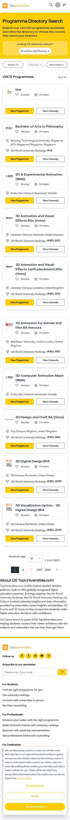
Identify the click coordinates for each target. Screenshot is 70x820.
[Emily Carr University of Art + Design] (9, 176)
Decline (35, 796)
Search (12, 64)
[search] (51, 5)
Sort (60, 77)
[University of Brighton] (9, 418)
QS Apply (19, 609)
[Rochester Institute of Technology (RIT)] (9, 463)
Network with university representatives (26, 730)
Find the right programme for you (22, 690)
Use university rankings (15, 695)
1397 (39, 569)
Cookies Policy (24, 778)
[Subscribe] (62, 672)
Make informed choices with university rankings (30, 725)
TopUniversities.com (12, 586)
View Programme (19, 110)
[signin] (58, 4)
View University (50, 110)
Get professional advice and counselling (25, 735)
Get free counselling (14, 705)
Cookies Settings (35, 785)
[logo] (15, 4)
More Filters (55, 64)
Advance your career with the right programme (30, 720)
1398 (47, 569)
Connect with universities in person (23, 700)
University (34, 64)
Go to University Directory (34, 50)
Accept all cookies (35, 806)
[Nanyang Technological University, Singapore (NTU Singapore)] (9, 128)
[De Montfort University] (9, 217)
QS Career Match (10, 619)
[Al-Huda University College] (9, 91)
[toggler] (64, 4)
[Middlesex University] (9, 324)
